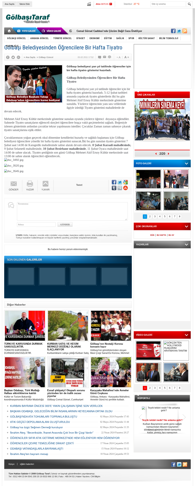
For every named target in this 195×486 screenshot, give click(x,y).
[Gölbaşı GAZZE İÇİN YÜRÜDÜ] (148, 179)
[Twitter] (14, 57)
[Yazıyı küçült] (118, 57)
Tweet (79, 185)
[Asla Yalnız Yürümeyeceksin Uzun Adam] (148, 350)
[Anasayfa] (9, 30)
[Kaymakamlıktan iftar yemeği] (176, 179)
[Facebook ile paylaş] (173, 31)
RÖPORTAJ (143, 398)
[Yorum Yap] (99, 57)
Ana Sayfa (9, 4)
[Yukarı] (46, 186)
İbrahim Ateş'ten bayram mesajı (29, 453)
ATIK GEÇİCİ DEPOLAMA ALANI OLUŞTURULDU (40, 421)
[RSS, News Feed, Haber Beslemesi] (184, 31)
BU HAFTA (161, 235)
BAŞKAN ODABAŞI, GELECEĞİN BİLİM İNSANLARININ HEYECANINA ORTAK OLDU (61, 411)
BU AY (171, 235)
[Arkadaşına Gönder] (104, 57)
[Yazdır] (109, 57)
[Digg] (119, 188)
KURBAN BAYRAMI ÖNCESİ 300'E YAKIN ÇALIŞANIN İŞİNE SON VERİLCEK (56, 405)
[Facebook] (8, 57)
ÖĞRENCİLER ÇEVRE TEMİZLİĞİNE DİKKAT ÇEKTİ (42, 443)
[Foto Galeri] (27, 30)
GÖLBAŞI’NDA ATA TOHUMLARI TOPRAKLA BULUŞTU (43, 416)
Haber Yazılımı (83, 476)
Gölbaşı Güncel (46, 57)
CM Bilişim (95, 476)
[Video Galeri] (51, 30)
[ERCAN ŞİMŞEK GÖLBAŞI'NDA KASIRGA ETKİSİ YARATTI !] (176, 372)
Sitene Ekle (24, 4)
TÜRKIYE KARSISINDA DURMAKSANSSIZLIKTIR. (23, 348)
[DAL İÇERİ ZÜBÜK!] (148, 372)
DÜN (152, 235)
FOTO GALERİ (143, 163)
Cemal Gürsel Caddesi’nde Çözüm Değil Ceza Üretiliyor (109, 30)
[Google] (19, 57)
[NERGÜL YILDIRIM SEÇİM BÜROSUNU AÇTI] (176, 201)
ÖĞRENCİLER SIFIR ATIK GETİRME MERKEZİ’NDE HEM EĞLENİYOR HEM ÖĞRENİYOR (65, 437)
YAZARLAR (142, 244)
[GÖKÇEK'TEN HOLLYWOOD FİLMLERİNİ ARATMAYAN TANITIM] (176, 350)
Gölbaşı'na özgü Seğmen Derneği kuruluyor (36, 427)
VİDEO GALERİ (144, 335)
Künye (11, 464)
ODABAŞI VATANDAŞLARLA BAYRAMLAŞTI (36, 448)
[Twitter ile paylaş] (179, 31)
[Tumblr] (114, 188)
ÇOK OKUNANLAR (146, 226)
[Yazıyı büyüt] (126, 57)
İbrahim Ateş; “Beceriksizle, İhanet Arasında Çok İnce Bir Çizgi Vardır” (52, 432)
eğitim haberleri (27, 464)
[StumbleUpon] (125, 188)
